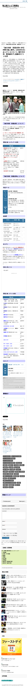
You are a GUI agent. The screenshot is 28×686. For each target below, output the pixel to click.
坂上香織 (11, 467)
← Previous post (6, 501)
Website (4, 529)
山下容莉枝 (12, 469)
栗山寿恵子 (16, 476)
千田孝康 (16, 465)
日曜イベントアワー (7, 476)
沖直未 (18, 482)
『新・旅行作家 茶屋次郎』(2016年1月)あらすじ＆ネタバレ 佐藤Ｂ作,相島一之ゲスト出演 (17, 434)
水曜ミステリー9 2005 (8, 480)
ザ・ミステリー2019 (7, 460)
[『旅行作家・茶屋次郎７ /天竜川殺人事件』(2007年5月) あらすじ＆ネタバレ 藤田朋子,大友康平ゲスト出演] (7, 428)
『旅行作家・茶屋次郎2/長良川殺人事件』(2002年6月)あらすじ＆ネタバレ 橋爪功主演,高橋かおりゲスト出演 (7, 449)
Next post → (22, 501)
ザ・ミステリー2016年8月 (9, 458)
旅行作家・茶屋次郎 (20, 471)
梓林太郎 (22, 476)
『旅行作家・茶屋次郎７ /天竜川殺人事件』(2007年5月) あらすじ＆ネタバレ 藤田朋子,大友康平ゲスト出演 (7, 435)
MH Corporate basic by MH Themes (16, 685)
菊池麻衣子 (11, 485)
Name (3, 521)
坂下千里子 (17, 467)
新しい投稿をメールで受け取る (10, 535)
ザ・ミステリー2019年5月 (9, 463)
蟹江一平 (17, 485)
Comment (4, 511)
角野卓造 (5, 487)
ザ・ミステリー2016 (16, 456)
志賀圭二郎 (11, 471)
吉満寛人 (22, 465)
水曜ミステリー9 (11, 478)
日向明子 (16, 474)
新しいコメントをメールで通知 (10, 533)
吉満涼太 (5, 467)
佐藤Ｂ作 (11, 465)
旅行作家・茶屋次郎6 (8, 474)
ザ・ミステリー (6, 456)
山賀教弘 (5, 471)
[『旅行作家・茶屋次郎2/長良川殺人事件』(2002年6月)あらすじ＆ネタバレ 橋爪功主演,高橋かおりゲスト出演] (7, 442)
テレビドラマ (12, 80)
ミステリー (17, 80)
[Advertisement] (14, 26)
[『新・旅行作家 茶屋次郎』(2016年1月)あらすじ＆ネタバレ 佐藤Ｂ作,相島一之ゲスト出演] (17, 428)
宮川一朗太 (5, 469)
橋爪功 (4, 478)
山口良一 (18, 469)
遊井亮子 (11, 487)
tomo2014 (17, 79)
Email (3, 525)
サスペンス (6, 80)
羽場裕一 (5, 485)
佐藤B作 (5, 465)
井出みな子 (19, 463)
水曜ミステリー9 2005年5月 (9, 482)
